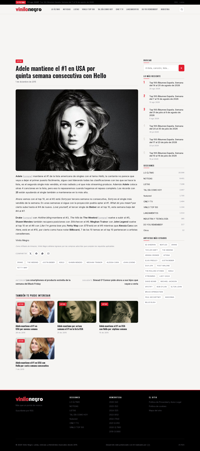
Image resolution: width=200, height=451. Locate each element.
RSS (176, 2)
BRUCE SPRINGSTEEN (154, 292)
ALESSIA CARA (113, 262)
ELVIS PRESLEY (151, 260)
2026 (113, 402)
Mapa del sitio (155, 410)
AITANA (166, 255)
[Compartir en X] (30, 253)
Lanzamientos (132, 9)
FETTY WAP (22, 268)
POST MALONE (163, 266)
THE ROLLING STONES (154, 271)
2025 (113, 406)
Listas (182, 2)
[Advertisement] (100, 34)
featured (73, 419)
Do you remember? (150, 9)
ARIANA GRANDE (152, 255)
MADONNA (169, 297)
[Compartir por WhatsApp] (42, 253)
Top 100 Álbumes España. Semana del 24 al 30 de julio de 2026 (166, 127)
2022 (114, 419)
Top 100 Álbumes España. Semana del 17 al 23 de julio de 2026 (166, 140)
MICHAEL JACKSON (169, 281)
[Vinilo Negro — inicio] (28, 9)
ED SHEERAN (150, 245)
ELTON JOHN (176, 287)
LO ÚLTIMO (75, 402)
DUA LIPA (149, 266)
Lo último (55, 9)
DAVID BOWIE (150, 281)
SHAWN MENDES (75, 262)
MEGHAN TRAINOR (94, 262)
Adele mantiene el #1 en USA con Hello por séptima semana (113, 327)
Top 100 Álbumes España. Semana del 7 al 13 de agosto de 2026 (166, 97)
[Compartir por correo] (48, 253)
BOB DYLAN (162, 287)
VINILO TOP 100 (77, 427)
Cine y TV (119, 9)
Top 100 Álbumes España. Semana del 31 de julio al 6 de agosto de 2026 (166, 112)
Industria (165, 9)
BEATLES (163, 245)
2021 (114, 423)
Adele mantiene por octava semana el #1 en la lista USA (70, 327)
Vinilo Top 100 (88, 9)
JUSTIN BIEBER (48, 262)
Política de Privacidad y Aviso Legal (165, 402)
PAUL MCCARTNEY (153, 297)
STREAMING (150, 276)
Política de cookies (157, 406)
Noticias (67, 9)
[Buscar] (181, 9)
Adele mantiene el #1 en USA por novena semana (26, 327)
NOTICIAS (74, 406)
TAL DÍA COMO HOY (79, 415)
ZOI (148, 445)
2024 (113, 410)
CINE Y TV (74, 423)
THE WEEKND (32, 262)
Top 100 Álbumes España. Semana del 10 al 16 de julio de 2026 (166, 154)
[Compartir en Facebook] (36, 253)
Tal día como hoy (105, 9)
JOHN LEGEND (129, 262)
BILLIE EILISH (150, 302)
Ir (181, 68)
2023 (114, 415)
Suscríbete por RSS (24, 410)
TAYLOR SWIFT (151, 250)
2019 (115, 431)
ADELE (61, 262)
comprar (28, 176)
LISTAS (19, 61)
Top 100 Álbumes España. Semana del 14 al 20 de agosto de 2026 (166, 84)
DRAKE (20, 262)
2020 (115, 427)
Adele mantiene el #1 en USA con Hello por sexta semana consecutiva (32, 364)
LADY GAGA (164, 276)
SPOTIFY (149, 287)
